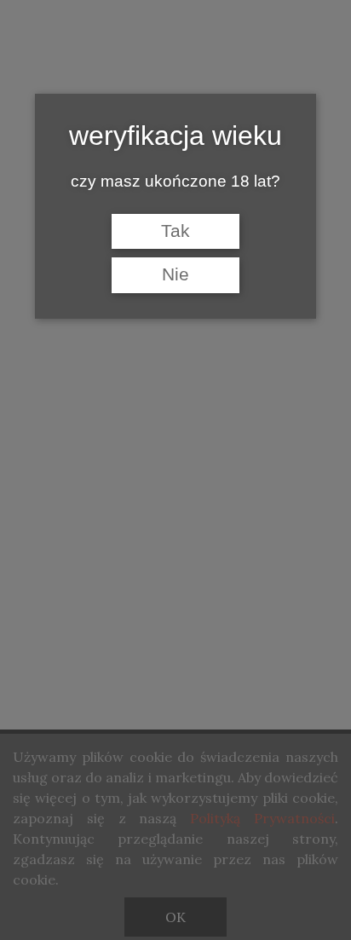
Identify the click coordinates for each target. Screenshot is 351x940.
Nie (175, 274)
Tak (175, 231)
